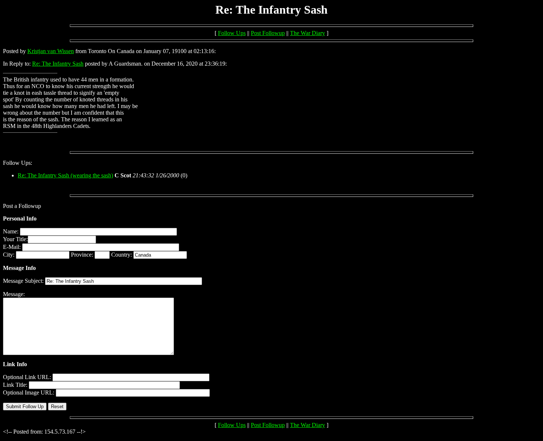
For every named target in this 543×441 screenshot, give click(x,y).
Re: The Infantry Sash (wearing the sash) (65, 175)
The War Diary (307, 33)
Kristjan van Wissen (50, 51)
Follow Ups (232, 33)
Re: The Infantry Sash (57, 63)
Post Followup (268, 33)
